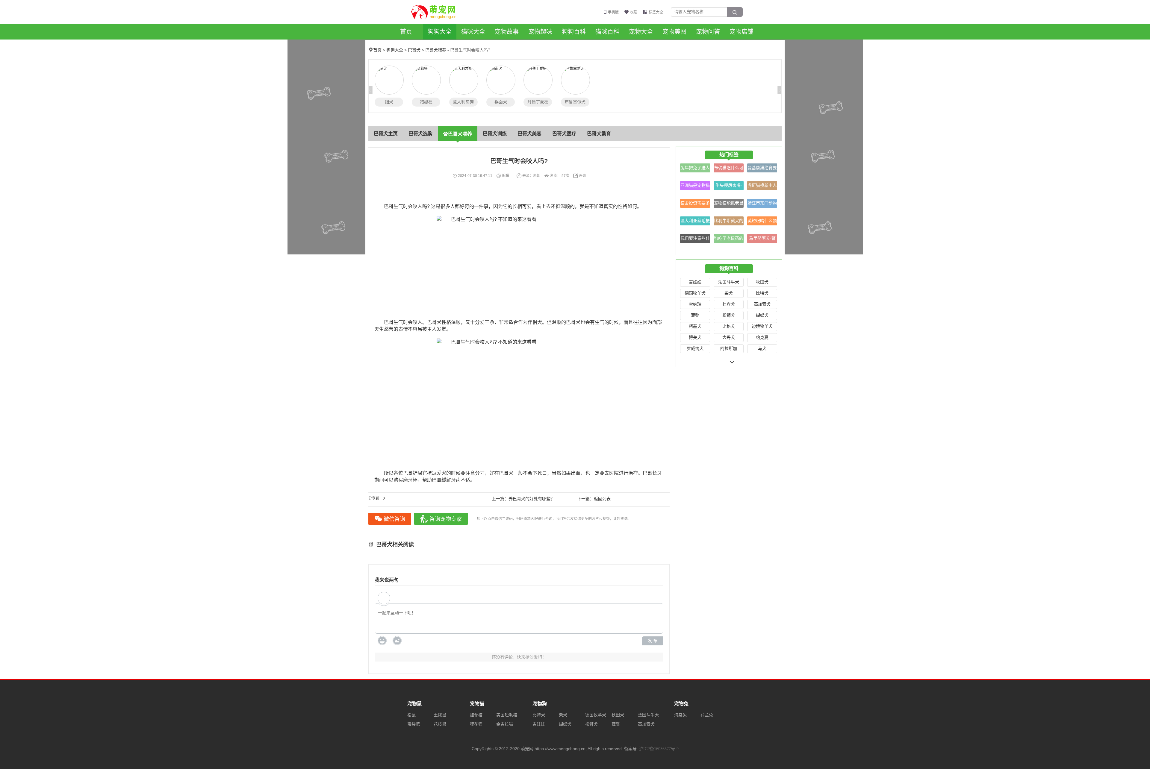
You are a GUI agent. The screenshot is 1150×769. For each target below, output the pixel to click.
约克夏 (762, 337)
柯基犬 (695, 326)
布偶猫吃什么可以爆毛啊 (728, 169)
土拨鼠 (440, 715)
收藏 (633, 12)
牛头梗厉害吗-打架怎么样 (728, 186)
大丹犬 (728, 337)
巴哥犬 (414, 50)
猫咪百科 (607, 31)
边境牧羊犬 (762, 326)
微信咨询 (394, 519)
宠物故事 (507, 31)
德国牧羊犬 (695, 293)
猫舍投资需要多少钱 (695, 204)
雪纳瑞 (695, 304)
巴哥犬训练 (495, 133)
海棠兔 (680, 715)
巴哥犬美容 (529, 133)
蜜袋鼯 (413, 724)
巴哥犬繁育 (599, 133)
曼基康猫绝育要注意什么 (762, 169)
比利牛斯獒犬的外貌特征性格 (728, 222)
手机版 (613, 12)
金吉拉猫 (504, 724)
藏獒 (695, 315)
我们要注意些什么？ (695, 239)
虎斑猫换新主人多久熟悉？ (762, 186)
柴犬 (728, 293)
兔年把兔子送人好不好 (695, 169)
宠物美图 (674, 31)
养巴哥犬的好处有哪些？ (532, 499)
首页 (406, 31)
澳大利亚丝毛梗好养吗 (695, 222)
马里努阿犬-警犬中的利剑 (762, 239)
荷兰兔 (706, 715)
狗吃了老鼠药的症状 (728, 239)
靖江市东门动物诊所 (762, 204)
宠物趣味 (540, 31)
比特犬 (762, 293)
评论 (582, 176)
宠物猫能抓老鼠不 (728, 204)
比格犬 (728, 326)
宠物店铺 (741, 31)
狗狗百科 (574, 31)
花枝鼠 (440, 724)
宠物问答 (708, 31)
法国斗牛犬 (728, 282)
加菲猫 (476, 715)
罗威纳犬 (695, 348)
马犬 (762, 348)
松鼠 (411, 715)
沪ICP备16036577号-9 (659, 749)
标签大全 (656, 12)
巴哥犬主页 (386, 133)
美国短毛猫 (506, 715)
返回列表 (602, 499)
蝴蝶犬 (762, 315)
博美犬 (695, 337)
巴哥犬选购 (420, 133)
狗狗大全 (440, 31)
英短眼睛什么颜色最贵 (762, 222)
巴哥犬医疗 (564, 133)
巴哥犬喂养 (435, 50)
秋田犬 (762, 282)
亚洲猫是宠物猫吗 (695, 186)
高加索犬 (762, 304)
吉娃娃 (695, 282)
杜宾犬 (728, 304)
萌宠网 (437, 12)
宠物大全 (641, 31)
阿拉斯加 (728, 348)
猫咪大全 (473, 31)
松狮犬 (728, 315)
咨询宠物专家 (445, 519)
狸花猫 (476, 724)
